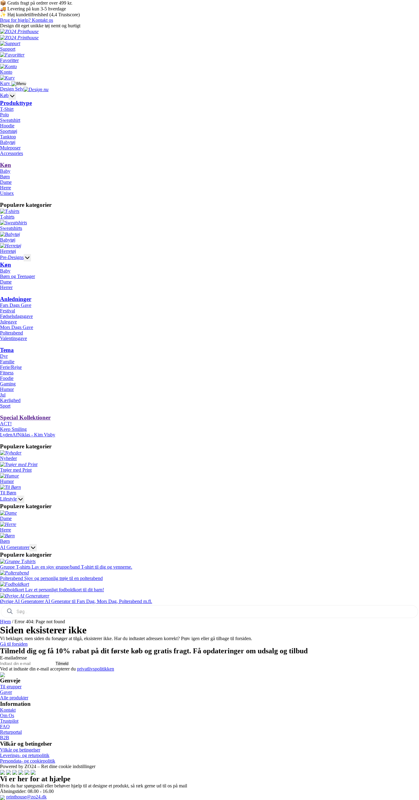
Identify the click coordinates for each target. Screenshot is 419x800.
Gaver (6, 692)
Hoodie (7, 125)
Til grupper (10, 686)
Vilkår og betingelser (20, 749)
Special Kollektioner (25, 417)
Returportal (11, 732)
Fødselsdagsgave (16, 316)
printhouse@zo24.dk (26, 796)
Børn (5, 176)
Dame (6, 182)
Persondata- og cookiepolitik (27, 760)
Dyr (4, 356)
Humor (7, 389)
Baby (5, 171)
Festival (7, 310)
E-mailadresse (13, 657)
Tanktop (8, 136)
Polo (4, 114)
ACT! (6, 423)
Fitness (6, 372)
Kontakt (8, 710)
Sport (5, 405)
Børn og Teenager (17, 276)
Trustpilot (9, 721)
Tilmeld (62, 663)
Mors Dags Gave (16, 327)
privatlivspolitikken (95, 668)
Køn (5, 165)
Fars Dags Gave (15, 305)
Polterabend (11, 332)
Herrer (6, 287)
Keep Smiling (13, 429)
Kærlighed (10, 400)
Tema (7, 350)
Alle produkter (14, 697)
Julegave (8, 321)
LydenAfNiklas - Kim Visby (27, 434)
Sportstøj (8, 131)
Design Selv (12, 88)
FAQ (5, 726)
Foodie (6, 378)
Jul (3, 394)
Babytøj (7, 142)
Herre (5, 187)
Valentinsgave (13, 338)
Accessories (11, 153)
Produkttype (16, 103)
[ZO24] (2, 674)
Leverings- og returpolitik (24, 755)
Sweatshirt (10, 120)
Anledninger (15, 299)
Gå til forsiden (14, 644)
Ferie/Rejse (11, 367)
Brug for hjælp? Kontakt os (26, 20)
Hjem (5, 621)
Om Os (7, 715)
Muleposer (10, 147)
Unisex (7, 193)
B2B (4, 737)
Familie (7, 361)
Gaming (8, 383)
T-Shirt (6, 109)
